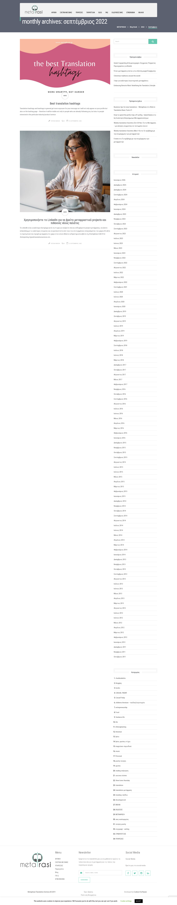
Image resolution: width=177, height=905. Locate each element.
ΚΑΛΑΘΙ (141, 12)
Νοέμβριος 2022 (119, 258)
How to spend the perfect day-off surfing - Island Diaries (133, 115)
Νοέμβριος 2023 (119, 219)
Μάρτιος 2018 (119, 360)
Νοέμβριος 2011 (119, 652)
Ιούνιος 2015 (118, 472)
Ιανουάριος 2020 (119, 306)
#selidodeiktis (121, 678)
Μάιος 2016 (118, 418)
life (117, 722)
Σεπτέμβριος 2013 (120, 574)
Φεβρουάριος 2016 (120, 433)
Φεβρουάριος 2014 (120, 550)
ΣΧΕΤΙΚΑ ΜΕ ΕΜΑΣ (66, 12)
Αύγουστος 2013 (120, 579)
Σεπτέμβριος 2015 (120, 457)
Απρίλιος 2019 (119, 331)
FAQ (106, 12)
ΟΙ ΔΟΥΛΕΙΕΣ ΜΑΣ (117, 12)
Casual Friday (120, 698)
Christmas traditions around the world (127, 76)
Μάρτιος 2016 (119, 428)
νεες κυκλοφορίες (122, 819)
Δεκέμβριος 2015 (120, 443)
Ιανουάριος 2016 (119, 438)
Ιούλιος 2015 (118, 467)
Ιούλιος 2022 (118, 272)
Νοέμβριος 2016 (119, 389)
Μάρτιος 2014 (119, 545)
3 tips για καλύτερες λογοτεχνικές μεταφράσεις (131, 81)
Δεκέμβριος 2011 (120, 647)
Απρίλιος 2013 (119, 598)
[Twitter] (134, 873)
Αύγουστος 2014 (120, 520)
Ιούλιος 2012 (118, 613)
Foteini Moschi (55, 121)
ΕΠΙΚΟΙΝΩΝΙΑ (130, 12)
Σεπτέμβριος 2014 (120, 516)
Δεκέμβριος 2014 (120, 501)
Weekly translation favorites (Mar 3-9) (127, 131)
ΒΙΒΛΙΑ (118, 805)
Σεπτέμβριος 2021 (120, 287)
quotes (118, 766)
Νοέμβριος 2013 (119, 564)
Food (117, 712)
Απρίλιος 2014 (119, 540)
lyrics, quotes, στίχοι (123, 741)
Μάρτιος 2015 (119, 486)
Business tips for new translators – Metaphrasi (130, 107)
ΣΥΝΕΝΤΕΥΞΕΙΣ (121, 834)
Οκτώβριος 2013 (120, 569)
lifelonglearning (121, 727)
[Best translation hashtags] (65, 67)
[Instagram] (141, 873)
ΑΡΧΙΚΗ (53, 12)
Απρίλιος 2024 (119, 199)
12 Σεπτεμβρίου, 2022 (75, 243)
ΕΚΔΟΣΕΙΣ (119, 810)
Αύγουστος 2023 (120, 234)
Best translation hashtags (65, 103)
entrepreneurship (121, 707)
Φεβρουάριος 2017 (120, 384)
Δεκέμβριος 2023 (120, 214)
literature (119, 732)
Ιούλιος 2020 (118, 292)
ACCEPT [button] (138, 901)
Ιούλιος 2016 (118, 409)
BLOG (100, 12)
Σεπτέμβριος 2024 (120, 195)
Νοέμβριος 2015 (119, 448)
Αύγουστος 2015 (120, 462)
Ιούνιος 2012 (118, 618)
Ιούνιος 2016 (118, 413)
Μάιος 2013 (118, 593)
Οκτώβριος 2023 (120, 224)
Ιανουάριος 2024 (119, 209)
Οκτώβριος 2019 (120, 316)
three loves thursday (123, 780)
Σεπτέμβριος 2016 (120, 399)
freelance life (120, 717)
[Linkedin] (148, 873)
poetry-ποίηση (121, 761)
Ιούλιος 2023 (118, 238)
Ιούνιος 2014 (118, 530)
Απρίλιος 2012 (119, 627)
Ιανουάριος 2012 (119, 642)
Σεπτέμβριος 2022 (120, 263)
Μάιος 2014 (118, 535)
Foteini (116, 139)
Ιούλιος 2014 (118, 525)
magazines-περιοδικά (123, 746)
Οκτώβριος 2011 (120, 657)
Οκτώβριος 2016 (120, 394)
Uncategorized (121, 800)
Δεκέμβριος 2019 (120, 311)
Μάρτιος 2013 (119, 603)
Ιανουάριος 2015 (119, 496)
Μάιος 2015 (118, 477)
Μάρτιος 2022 (119, 277)
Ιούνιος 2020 (118, 297)
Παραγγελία (90, 12)
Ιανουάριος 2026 (119, 180)
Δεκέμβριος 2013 (120, 559)
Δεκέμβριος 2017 (120, 365)
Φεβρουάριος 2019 (120, 341)
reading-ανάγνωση (122, 771)
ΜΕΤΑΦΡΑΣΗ (120, 814)
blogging (118, 683)
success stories (121, 775)
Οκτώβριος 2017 (120, 370)
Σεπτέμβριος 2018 (120, 345)
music (118, 751)
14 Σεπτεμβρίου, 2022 (75, 121)
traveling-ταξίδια (122, 795)
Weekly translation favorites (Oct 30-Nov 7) (129, 123)
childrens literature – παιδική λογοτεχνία (130, 703)
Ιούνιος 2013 (118, 589)
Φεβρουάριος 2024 (120, 204)
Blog (56, 872)
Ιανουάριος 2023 (119, 253)
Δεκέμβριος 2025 (120, 185)
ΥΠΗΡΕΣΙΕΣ (79, 12)
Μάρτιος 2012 (119, 632)
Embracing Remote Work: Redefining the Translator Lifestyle (134, 85)
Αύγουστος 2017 (120, 375)
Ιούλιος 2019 (118, 326)
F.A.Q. (57, 876)
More (65, 95)
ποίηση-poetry (121, 824)
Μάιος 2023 (118, 248)
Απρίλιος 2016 (119, 423)
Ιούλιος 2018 (118, 350)
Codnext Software (140, 892)
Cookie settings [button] (126, 901)
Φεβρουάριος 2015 (120, 491)
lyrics (117, 737)
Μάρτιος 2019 (119, 336)
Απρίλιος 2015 (119, 482)
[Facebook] (128, 873)
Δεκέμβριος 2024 (120, 190)
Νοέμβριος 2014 (119, 506)
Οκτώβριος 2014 (120, 511)
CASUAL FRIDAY (121, 693)
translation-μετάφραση (124, 790)
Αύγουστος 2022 (120, 268)
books (118, 688)
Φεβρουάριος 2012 (120, 637)
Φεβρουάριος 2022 (120, 282)
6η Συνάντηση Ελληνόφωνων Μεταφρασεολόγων (131, 118)
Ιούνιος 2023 (118, 243)
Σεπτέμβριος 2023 (120, 229)
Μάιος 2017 (118, 379)
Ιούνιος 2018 (118, 355)
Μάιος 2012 (118, 623)
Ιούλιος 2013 (118, 584)
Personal (119, 756)
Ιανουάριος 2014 (119, 555)
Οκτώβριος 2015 (120, 452)
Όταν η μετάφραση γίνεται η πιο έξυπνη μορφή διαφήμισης (135, 71)
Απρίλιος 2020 (119, 302)
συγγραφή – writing (122, 829)
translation (119, 785)
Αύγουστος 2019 (120, 321)
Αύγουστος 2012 (120, 608)
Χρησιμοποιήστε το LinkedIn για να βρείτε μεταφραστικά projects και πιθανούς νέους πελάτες (65, 221)
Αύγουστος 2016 (120, 404)
